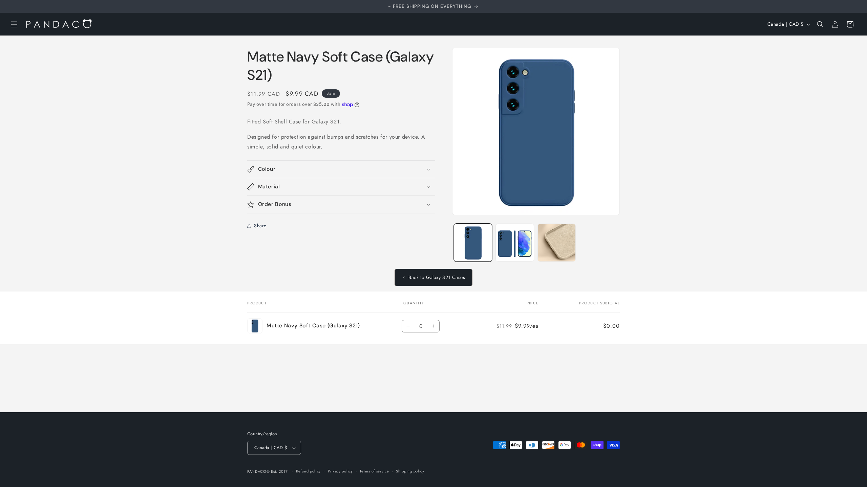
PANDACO (257, 471)
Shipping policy (410, 471)
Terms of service (374, 471)
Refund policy (308, 471)
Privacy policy (340, 471)
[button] (14, 24)
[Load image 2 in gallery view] (514, 243)
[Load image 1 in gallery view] (473, 243)
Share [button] (260, 225)
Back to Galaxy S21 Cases (436, 277)
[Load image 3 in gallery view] (556, 243)
